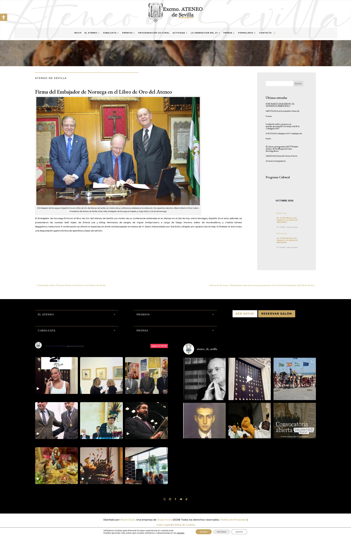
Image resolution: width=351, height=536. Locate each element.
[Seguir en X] (164, 499)
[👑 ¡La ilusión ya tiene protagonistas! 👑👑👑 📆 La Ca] (249, 424)
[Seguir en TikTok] (186, 499)
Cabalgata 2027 (283, 133)
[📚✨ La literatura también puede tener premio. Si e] (249, 379)
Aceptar (204, 532)
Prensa (227, 33)
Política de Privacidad (233, 519)
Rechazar (221, 532)
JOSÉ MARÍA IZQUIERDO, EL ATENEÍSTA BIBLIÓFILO (280, 104)
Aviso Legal (163, 524)
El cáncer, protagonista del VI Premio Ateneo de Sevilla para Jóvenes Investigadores (282, 148)
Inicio (78, 33)
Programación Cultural (154, 33)
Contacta (265, 33)
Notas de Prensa (283, 156)
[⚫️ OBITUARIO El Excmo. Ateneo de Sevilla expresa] (204, 379)
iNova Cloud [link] (127, 519)
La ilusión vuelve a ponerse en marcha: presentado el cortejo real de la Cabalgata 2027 (282, 126)
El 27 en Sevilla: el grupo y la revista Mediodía (287, 220)
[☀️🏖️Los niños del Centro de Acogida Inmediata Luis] (295, 379)
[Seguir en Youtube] (181, 499)
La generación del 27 (204, 33)
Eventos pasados (284, 111)
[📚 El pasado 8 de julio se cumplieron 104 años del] (204, 424)
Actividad (179, 33)
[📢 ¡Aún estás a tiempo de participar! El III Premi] (295, 424)
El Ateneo (91, 33)
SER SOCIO (245, 313)
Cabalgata (110, 33)
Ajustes (239, 532)
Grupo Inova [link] (164, 519)
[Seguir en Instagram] (170, 499)
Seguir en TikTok (159, 346)
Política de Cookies (183, 524)
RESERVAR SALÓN (276, 313)
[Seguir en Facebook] (175, 499)
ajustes (180, 533)
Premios (127, 33)
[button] (3, 17)
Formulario (245, 33)
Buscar (298, 83)
